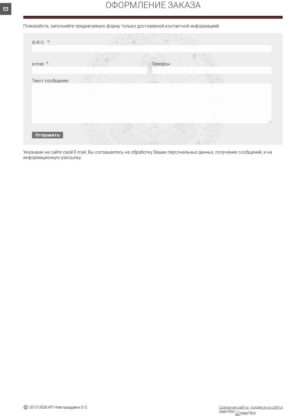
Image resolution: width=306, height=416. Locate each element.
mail (5, 9)
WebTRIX (227, 411)
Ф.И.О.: (41, 42)
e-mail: (40, 64)
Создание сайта (234, 407)
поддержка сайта (266, 407)
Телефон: (161, 64)
